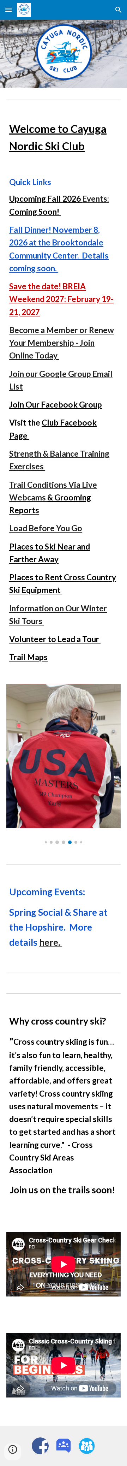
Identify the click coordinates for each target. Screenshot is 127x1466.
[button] (8, 9)
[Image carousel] (63, 764)
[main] (63, 137)
